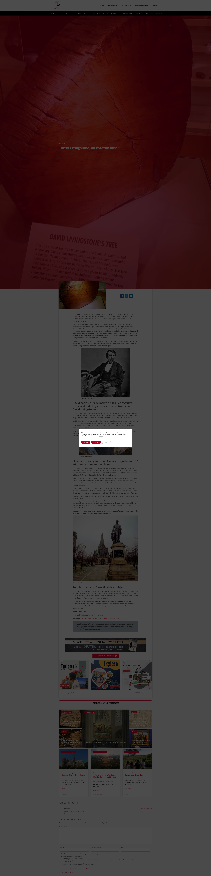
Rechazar (96, 442)
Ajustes (106, 442)
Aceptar (86, 442)
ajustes (101, 436)
